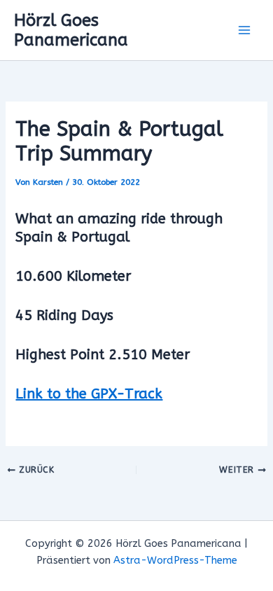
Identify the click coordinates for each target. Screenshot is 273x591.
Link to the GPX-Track (88, 394)
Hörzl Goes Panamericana (71, 30)
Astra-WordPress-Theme (175, 560)
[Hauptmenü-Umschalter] (244, 30)
